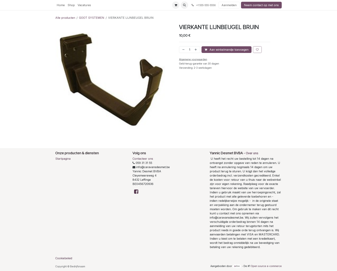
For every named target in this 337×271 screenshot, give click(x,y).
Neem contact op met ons (261, 5)
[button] (184, 5)
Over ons (252, 153)
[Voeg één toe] (196, 49)
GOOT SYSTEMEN (91, 17)
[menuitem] (60, 5)
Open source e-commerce (266, 266)
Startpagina (63, 158)
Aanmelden (229, 5)
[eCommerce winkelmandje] (175, 5)
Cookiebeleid (63, 258)
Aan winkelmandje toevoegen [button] (229, 49)
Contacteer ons (143, 158)
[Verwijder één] (182, 49)
